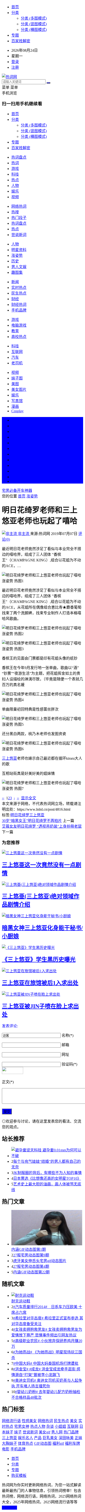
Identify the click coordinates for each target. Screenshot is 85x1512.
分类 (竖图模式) (34, 24)
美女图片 (18, 389)
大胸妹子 (9, 1443)
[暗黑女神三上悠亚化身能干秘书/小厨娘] (42, 915)
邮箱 (65, 1045)
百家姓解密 (20, 41)
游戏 (15, 169)
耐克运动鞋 (20, 1301)
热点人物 (37, 1426)
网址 (65, 1055)
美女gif (44, 1432)
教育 (15, 331)
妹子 (18, 1432)
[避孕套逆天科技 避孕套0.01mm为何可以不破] (47, 1152)
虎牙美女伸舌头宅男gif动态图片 (39, 1261)
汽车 (15, 357)
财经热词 (18, 305)
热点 (15, 180)
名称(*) (67, 1035)
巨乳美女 (50, 1438)
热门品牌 (71, 1432)
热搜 (15, 212)
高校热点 (18, 337)
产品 (38, 1438)
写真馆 (17, 401)
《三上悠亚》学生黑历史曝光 (39, 959)
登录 (15, 62)
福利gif (58, 1443)
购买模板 (18, 1476)
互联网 (17, 352)
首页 (15, 7)
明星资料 (18, 250)
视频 (15, 197)
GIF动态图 (42, 1443)
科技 (15, 174)
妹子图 (17, 378)
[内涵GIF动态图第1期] (47, 1228)
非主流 (23, 534)
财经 (15, 299)
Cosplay (17, 411)
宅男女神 (21, 1426)
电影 (5, 1449)
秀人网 (57, 1432)
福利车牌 (72, 1443)
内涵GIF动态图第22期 (31, 1272)
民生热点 (18, 293)
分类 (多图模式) (34, 18)
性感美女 (29, 1421)
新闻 (15, 282)
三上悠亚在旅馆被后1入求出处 (40, 983)
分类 (15, 13)
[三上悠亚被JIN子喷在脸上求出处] (42, 994)
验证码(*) (69, 1064)
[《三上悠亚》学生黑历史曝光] (42, 947)
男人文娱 (18, 267)
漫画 (15, 406)
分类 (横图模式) (34, 30)
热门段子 (18, 218)
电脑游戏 (18, 325)
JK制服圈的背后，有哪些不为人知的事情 (47, 1173)
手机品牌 (18, 310)
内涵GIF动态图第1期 (28, 1249)
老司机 (17, 363)
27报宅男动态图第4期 (31, 1266)
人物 (15, 186)
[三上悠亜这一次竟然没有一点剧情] (42, 852)
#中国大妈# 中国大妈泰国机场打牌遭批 (45, 1363)
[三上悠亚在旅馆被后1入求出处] (42, 970)
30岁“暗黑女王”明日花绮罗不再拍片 (32, 821)
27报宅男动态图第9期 (31, 1255)
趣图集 (17, 272)
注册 (15, 67)
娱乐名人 (25, 1438)
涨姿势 (17, 255)
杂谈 (50, 1426)
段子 (15, 454)
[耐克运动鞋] (47, 1295)
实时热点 (18, 288)
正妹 (78, 1438)
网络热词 (18, 206)
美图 (15, 384)
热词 (15, 163)
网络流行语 (11, 1421)
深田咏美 (66, 1438)
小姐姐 (60, 1426)
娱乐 (15, 191)
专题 (15, 35)
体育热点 (25, 1443)
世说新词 (18, 235)
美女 (15, 465)
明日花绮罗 (19, 815)
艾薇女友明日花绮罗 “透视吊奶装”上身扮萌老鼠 (42, 826)
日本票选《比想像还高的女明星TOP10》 (47, 1178)
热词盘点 (18, 157)
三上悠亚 (9, 758)
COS (15, 481)
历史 (15, 261)
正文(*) (8, 1082)
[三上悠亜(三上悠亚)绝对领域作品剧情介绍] (42, 884)
